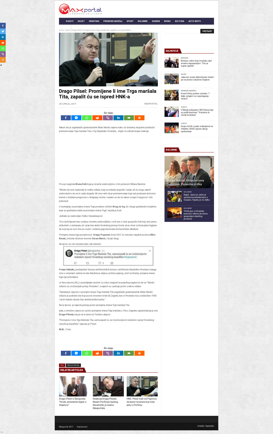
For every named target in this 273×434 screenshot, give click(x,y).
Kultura (179, 21)
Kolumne (143, 21)
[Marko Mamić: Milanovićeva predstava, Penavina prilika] (189, 172)
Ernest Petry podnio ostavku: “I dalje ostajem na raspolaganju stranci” (195, 96)
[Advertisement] (108, 159)
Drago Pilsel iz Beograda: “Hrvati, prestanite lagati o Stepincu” (72, 401)
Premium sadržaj (112, 21)
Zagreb (156, 21)
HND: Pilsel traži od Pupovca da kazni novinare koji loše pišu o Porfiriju (142, 401)
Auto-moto (194, 21)
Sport (130, 21)
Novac (167, 21)
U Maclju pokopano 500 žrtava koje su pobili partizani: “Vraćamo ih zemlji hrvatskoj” (197, 112)
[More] (3, 60)
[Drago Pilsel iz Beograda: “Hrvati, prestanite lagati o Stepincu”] (74, 386)
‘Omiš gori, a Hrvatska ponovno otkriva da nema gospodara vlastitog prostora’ (195, 215)
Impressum (82, 426)
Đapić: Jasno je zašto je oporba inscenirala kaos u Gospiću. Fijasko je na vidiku (197, 197)
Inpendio (209, 426)
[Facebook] (66, 117)
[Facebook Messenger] (76, 117)
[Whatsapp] (87, 117)
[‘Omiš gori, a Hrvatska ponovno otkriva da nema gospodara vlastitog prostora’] (174, 212)
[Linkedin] (118, 117)
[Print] (139, 117)
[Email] (129, 117)
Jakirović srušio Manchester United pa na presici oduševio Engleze (197, 78)
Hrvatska (94, 21)
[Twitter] (3, 31)
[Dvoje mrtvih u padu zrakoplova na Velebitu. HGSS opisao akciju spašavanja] (172, 128)
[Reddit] (97, 117)
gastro (65, 28)
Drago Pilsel (73, 365)
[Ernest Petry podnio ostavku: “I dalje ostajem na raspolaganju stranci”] (172, 95)
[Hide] (1, 65)
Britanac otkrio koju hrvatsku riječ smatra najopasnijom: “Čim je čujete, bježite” (196, 63)
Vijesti (69, 21)
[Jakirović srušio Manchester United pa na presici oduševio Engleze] (172, 78)
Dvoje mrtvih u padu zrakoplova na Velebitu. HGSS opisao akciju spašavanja (197, 129)
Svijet (81, 21)
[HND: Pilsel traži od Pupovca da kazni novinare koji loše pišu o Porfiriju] (142, 386)
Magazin (184, 58)
